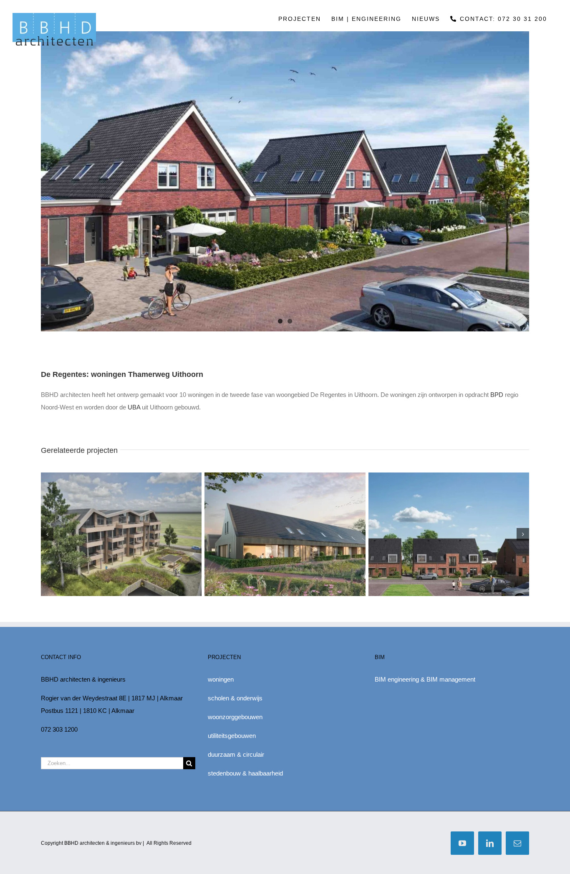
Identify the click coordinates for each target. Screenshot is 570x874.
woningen (221, 679)
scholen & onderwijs (235, 698)
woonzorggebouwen (235, 716)
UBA (134, 407)
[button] (47, 534)
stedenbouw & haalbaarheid (245, 773)
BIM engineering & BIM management (425, 679)
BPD (496, 394)
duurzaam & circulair (236, 754)
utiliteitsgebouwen (232, 735)
